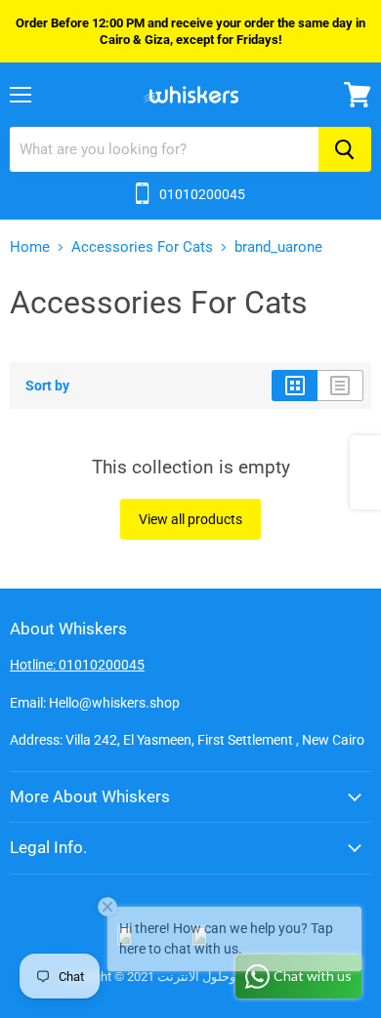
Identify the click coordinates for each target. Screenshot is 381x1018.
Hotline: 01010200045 (77, 664)
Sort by (47, 385)
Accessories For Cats (142, 247)
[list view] (340, 385)
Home (30, 247)
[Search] (344, 149)
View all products (190, 519)
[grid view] (295, 385)
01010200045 (202, 194)
